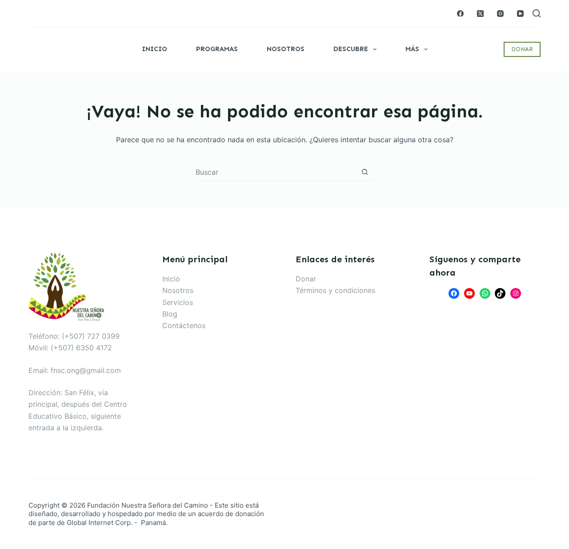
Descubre (350, 49)
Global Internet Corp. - (103, 522)
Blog (169, 313)
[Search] (537, 13)
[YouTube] (520, 13)
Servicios (177, 302)
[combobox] (276, 172)
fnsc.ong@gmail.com (86, 370)
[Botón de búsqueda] (364, 171)
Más (412, 49)
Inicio (154, 49)
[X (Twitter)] (480, 13)
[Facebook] (460, 13)
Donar (306, 278)
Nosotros (286, 49)
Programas (217, 49)
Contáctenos (183, 325)
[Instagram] (500, 13)
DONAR (522, 49)
